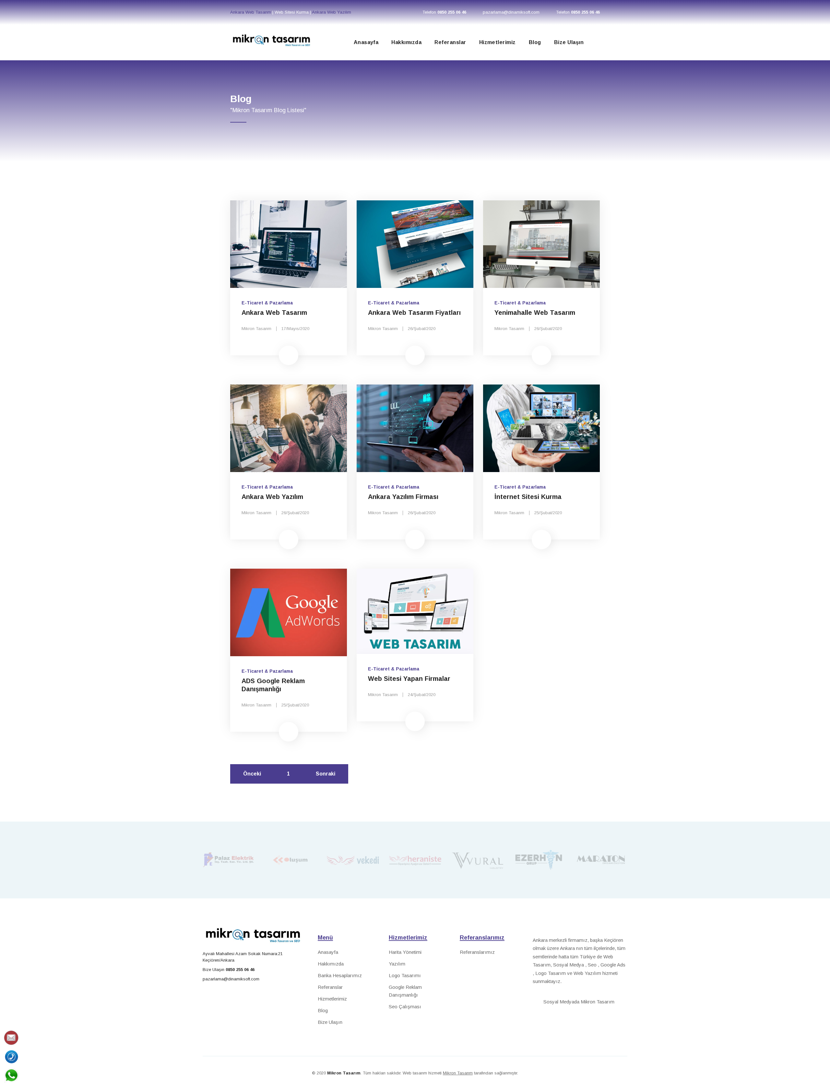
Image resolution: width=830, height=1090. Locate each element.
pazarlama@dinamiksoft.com (511, 12)
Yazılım (397, 963)
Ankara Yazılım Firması (403, 496)
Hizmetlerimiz (497, 42)
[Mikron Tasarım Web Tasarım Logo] (270, 38)
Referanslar (450, 42)
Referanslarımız (477, 952)
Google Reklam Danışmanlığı (405, 991)
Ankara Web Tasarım (251, 12)
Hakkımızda (406, 42)
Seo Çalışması (405, 1006)
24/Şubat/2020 (421, 694)
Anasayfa (366, 42)
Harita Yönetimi (405, 952)
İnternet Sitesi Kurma (528, 496)
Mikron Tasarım (256, 328)
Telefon (444, 12)
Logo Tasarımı (405, 975)
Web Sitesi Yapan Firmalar (409, 678)
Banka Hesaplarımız (340, 975)
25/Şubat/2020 (548, 512)
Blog (535, 42)
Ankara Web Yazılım (331, 12)
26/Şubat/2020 (421, 328)
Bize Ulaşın (569, 42)
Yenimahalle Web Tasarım (534, 312)
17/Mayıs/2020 (295, 328)
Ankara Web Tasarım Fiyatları (414, 312)
